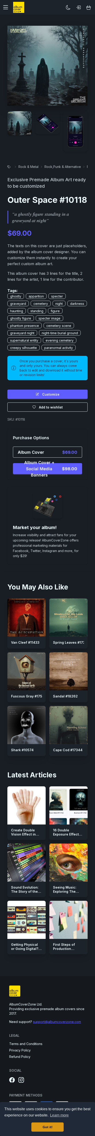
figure (55, 311)
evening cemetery (60, 340)
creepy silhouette (23, 348)
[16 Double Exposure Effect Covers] (68, 805)
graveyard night (22, 333)
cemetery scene (58, 326)
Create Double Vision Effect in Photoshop (23, 834)
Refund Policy (19, 1057)
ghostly (15, 296)
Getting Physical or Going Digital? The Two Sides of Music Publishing (25, 951)
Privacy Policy (20, 1050)
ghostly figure (20, 318)
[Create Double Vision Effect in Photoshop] (26, 805)
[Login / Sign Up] (78, 7)
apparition (36, 296)
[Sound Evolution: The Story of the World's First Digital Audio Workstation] (26, 863)
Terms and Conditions (25, 1044)
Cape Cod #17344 (68, 750)
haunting (16, 311)
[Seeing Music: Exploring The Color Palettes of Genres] (68, 863)
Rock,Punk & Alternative (63, 167)
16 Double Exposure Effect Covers (66, 834)
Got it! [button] (48, 1127)
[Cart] (88, 7)
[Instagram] (21, 1080)
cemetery (40, 304)
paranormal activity (58, 348)
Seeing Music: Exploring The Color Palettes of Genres (67, 893)
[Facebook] (12, 1080)
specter (57, 296)
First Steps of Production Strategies (64, 949)
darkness (77, 304)
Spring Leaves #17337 (71, 642)
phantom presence (24, 326)
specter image (49, 318)
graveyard (18, 304)
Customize (50, 394)
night (59, 304)
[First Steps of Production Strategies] (68, 920)
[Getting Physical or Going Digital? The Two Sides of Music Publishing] (26, 920)
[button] (7, 7)
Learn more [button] (59, 1115)
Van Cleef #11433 (25, 642)
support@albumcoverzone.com (57, 1022)
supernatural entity (24, 340)
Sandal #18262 (65, 696)
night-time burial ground (60, 333)
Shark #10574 (22, 750)
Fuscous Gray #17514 (28, 696)
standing (36, 311)
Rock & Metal (28, 167)
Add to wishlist (51, 407)
